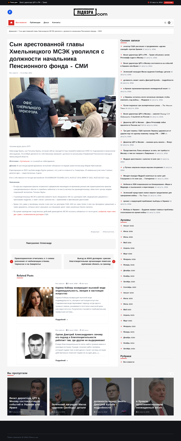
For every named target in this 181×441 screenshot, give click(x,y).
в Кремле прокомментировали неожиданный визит (145, 89)
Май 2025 (127, 310)
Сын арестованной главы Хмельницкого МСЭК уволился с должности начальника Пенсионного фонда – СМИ (60, 31)
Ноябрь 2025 (128, 276)
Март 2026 (127, 254)
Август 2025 (128, 293)
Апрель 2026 (128, 248)
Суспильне (24, 161)
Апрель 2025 (128, 315)
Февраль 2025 (129, 326)
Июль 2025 (128, 298)
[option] (27, 396)
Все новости (21, 23)
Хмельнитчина (109, 232)
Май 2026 (127, 243)
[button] (169, 373)
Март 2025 (127, 321)
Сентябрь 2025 (129, 287)
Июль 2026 (128, 231)
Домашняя (13, 31)
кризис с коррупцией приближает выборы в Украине (146, 201)
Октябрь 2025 (129, 282)
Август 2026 (128, 226)
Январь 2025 (128, 332)
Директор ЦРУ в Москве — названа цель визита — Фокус (147, 142)
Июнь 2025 (128, 304)
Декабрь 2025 (129, 271)
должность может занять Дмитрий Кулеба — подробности (148, 80)
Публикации (35, 23)
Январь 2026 (128, 265)
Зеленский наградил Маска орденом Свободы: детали (146, 72)
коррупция (95, 232)
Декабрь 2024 (129, 338)
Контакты (56, 23)
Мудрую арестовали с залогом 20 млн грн (141, 159)
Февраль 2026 (129, 259)
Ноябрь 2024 (128, 343)
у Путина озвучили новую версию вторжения (143, 167)
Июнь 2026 (128, 237)
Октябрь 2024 (129, 349)
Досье (46, 23)
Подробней (61, 320)
